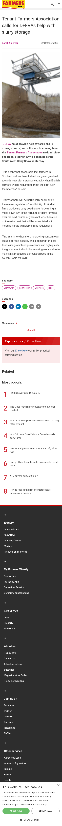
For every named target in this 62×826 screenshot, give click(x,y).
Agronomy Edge (12, 757)
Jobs (6, 617)
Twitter (8, 711)
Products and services (15, 551)
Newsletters (10, 576)
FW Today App (11, 581)
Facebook (9, 705)
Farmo (7, 774)
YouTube (8, 722)
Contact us (9, 658)
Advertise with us (13, 664)
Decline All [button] (45, 811)
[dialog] (31, 804)
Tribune (8, 769)
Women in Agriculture (15, 763)
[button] (31, 820)
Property (8, 623)
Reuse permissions (14, 681)
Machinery (9, 628)
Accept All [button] (16, 811)
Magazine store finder (15, 675)
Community (9, 288)
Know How (21, 350)
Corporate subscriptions (16, 593)
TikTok (7, 733)
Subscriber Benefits (14, 587)
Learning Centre (12, 540)
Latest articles (11, 529)
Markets (8, 546)
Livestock (39, 288)
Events (7, 780)
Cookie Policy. (40, 804)
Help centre (10, 653)
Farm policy (24, 288)
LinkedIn (8, 716)
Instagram (9, 727)
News (51, 288)
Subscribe (9, 669)
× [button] (58, 785)
